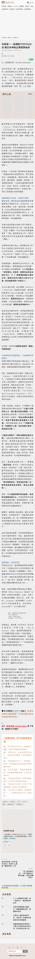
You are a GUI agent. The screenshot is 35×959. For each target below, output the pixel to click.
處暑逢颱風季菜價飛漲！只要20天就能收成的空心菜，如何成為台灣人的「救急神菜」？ (22, 927)
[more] (30, 94)
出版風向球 (5, 9)
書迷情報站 (19, 9)
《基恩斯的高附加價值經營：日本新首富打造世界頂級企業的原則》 (17, 714)
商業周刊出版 (17, 50)
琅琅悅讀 (4, 37)
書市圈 (15, 6)
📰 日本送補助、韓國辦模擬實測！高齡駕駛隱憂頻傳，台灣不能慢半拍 (17, 772)
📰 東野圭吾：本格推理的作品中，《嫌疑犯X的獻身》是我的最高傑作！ (17, 755)
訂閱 (25, 951)
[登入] (30, 2)
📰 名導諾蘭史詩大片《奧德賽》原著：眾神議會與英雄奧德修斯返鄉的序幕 (17, 764)
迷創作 (27, 6)
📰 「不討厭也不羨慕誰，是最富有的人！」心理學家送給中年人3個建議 (17, 793)
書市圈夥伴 (28, 9)
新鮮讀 (4, 6)
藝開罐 (21, 6)
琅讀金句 (12, 9)
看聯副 (10, 6)
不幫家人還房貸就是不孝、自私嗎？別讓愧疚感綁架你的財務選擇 (22, 917)
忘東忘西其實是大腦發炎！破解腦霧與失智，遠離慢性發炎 (22, 909)
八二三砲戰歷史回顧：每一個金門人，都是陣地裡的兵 (22, 900)
